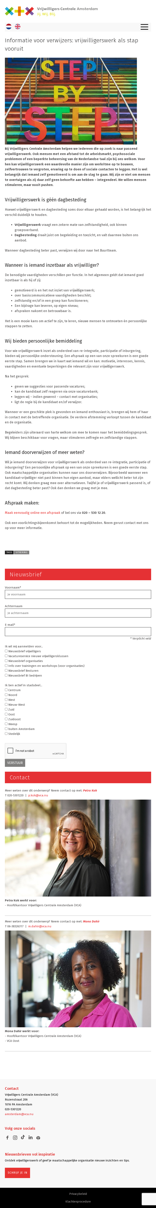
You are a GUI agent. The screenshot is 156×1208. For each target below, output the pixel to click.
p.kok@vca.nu (38, 795)
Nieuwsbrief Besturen (23, 671)
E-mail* (10, 625)
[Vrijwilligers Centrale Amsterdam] (78, 11)
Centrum (14, 690)
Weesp (12, 724)
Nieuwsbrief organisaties (25, 661)
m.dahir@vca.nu (39, 926)
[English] (18, 26)
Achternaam (14, 606)
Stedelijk (14, 734)
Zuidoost (14, 719)
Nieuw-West (16, 705)
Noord (12, 695)
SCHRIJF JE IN (17, 1172)
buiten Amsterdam (21, 729)
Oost (11, 714)
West (11, 700)
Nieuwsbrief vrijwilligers (24, 651)
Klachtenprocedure (78, 1201)
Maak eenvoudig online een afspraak (32, 513)
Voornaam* (13, 587)
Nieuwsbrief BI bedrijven (25, 675)
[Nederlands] (9, 26)
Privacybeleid (78, 1194)
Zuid (11, 709)
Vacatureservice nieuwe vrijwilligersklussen (38, 656)
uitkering (21, 552)
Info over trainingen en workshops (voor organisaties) (46, 666)
